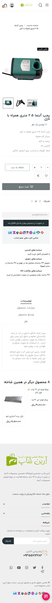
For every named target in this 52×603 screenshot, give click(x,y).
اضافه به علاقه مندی (46, 175)
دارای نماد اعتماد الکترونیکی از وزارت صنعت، (31, 494)
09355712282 (32, 555)
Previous (45, 70)
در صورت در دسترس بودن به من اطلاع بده (26, 223)
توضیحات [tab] (26, 301)
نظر (26, 321)
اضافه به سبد (17, 167)
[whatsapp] (11, 568)
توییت (36, 201)
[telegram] (42, 572)
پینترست (32, 201)
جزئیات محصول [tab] (26, 308)
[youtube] (19, 568)
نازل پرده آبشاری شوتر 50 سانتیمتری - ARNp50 (13, 416)
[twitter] (34, 568)
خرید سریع (24, 186)
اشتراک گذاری (40, 201)
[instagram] (26, 568)
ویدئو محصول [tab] (26, 315)
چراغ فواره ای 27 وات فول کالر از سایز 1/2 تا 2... (38, 399)
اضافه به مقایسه (38, 175)
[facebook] (42, 568)
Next (6, 70)
